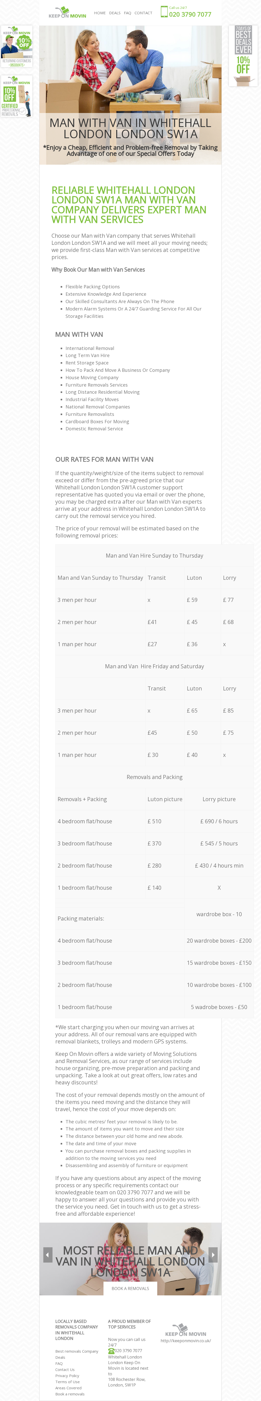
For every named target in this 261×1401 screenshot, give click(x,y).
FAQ (59, 1363)
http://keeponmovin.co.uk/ (186, 1340)
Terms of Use (67, 1381)
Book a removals (70, 1393)
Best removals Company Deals (76, 1354)
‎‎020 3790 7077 (128, 1350)
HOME (100, 12)
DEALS (115, 12)
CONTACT (143, 12)
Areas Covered (68, 1387)
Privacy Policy (67, 1375)
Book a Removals (130, 1288)
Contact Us (65, 1369)
